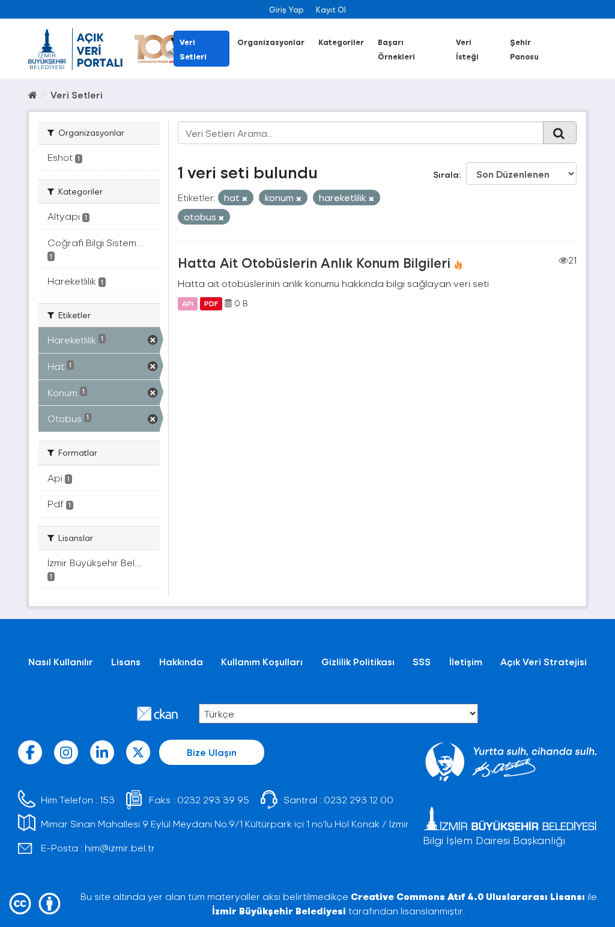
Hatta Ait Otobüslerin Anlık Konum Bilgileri (314, 262)
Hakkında (181, 661)
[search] (560, 132)
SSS (422, 661)
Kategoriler (341, 42)
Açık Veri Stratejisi (543, 661)
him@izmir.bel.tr (120, 847)
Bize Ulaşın (212, 752)
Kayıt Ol (331, 9)
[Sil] (244, 198)
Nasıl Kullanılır (60, 661)
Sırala (446, 174)
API (187, 303)
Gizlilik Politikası (358, 661)
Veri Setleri (76, 94)
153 (107, 799)
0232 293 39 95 (213, 799)
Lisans (126, 661)
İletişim (465, 661)
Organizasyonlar (270, 42)
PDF (211, 303)
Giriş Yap (286, 9)
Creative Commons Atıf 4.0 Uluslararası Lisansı (468, 896)
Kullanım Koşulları (262, 661)
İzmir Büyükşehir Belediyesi (279, 910)
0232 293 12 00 (358, 799)
